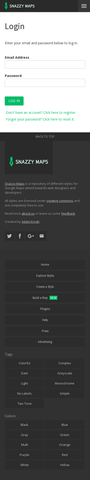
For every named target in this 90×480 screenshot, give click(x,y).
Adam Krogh (30, 221)
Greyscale (64, 373)
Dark (24, 373)
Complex (64, 363)
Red (65, 455)
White (24, 465)
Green (64, 435)
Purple (24, 455)
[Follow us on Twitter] (9, 236)
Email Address (17, 57)
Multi (24, 444)
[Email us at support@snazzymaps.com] (42, 236)
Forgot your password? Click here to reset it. (40, 119)
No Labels (24, 393)
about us (28, 213)
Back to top (45, 136)
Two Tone (25, 403)
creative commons (60, 200)
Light (24, 383)
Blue (64, 424)
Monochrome (64, 383)
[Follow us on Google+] (30, 236)
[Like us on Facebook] (20, 236)
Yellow (64, 465)
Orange (64, 444)
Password (13, 75)
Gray (24, 435)
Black (24, 424)
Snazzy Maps (14, 183)
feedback (68, 213)
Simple (65, 393)
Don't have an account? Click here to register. (41, 112)
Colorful (24, 363)
